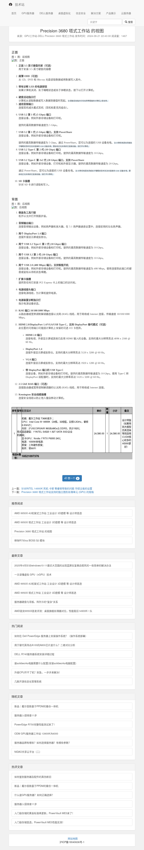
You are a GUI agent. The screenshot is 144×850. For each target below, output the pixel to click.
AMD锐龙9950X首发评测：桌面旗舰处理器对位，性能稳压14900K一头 (53, 611)
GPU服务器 (28, 13)
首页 (13, 13)
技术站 (19, 4)
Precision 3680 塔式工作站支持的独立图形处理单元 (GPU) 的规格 (57, 492)
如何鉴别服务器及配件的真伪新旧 (32, 776)
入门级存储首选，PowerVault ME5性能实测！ (39, 822)
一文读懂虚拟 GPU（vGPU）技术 (32, 574)
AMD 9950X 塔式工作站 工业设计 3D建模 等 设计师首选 (45, 522)
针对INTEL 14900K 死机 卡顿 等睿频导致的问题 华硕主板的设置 (56, 488)
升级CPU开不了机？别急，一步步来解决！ (37, 672)
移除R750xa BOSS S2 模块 (29, 540)
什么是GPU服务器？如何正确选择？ (34, 795)
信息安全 (81, 13)
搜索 (130, 22)
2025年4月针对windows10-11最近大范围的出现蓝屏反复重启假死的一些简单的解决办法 (62, 565)
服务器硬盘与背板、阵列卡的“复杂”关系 (36, 602)
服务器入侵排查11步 (25, 715)
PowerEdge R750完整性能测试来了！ (35, 724)
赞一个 (72, 478)
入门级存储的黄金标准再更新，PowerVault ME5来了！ (44, 813)
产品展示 (111, 13)
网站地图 (73, 838)
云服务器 (126, 13)
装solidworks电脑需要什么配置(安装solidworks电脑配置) (45, 663)
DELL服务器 (46, 13)
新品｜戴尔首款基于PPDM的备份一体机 (36, 706)
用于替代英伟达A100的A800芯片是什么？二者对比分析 (44, 645)
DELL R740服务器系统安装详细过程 (34, 654)
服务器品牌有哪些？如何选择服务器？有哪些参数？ (42, 742)
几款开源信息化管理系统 (27, 681)
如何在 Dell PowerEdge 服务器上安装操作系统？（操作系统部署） (51, 636)
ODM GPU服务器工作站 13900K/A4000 (36, 733)
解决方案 (96, 13)
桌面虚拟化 (64, 13)
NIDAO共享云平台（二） (28, 751)
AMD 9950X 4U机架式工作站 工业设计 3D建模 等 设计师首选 (48, 513)
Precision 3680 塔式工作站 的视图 (33, 531)
